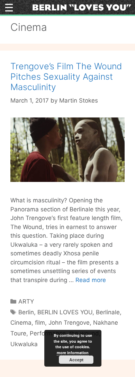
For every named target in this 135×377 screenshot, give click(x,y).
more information (73, 352)
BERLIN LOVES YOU (64, 312)
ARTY (26, 301)
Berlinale (108, 312)
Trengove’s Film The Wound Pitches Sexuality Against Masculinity (66, 76)
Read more (90, 280)
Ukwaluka (24, 344)
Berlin (26, 312)
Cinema (21, 322)
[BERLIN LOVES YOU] (82, 6)
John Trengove (69, 322)
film (40, 322)
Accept (76, 360)
